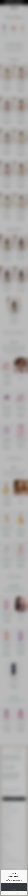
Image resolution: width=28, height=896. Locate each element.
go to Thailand (14, 885)
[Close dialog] (26, 871)
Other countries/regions (14, 893)
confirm (14, 889)
